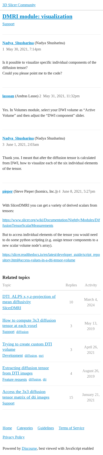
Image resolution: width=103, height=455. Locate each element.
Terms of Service (71, 428)
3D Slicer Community (19, 5)
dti (44, 379)
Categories (25, 428)
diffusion (22, 332)
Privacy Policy (14, 437)
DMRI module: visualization (37, 16)
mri (41, 355)
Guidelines (46, 428)
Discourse (29, 448)
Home (7, 428)
